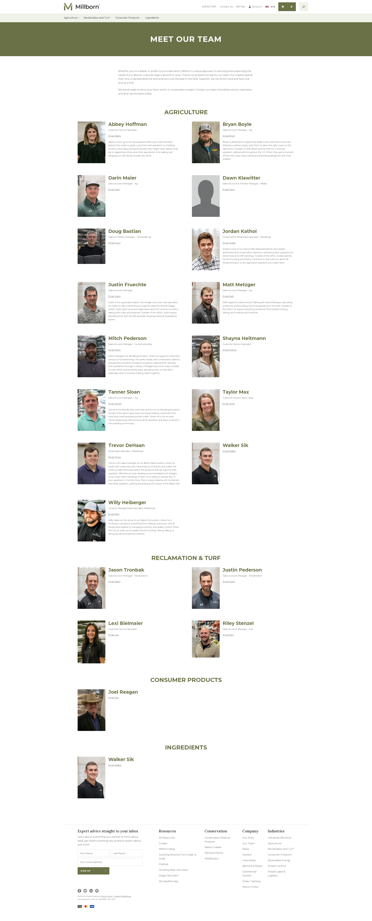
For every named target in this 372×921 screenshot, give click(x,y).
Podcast (163, 864)
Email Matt (228, 296)
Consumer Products (127, 18)
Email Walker (229, 451)
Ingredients (152, 18)
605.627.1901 (209, 7)
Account (257, 6)
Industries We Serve (279, 837)
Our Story (248, 837)
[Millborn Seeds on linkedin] (91, 890)
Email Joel (113, 697)
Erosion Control (277, 866)
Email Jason (114, 581)
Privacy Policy (107, 896)
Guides (163, 843)
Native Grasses (213, 847)
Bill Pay (240, 7)
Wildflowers (212, 858)
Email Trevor (114, 457)
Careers (246, 854)
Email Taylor (229, 404)
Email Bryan (229, 136)
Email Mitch (114, 350)
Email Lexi (113, 635)
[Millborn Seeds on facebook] (79, 890)
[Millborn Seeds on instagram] (97, 890)
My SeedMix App (168, 881)
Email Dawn (229, 189)
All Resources (167, 837)
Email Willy (113, 514)
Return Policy (250, 886)
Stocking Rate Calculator (173, 870)
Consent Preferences (122, 896)
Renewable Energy (279, 860)
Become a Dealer (252, 866)
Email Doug (114, 243)
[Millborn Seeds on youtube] (85, 890)
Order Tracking (251, 881)
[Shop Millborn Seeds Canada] (273, 7)
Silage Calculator (169, 875)
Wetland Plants (214, 853)
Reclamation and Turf (96, 18)
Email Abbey (114, 136)
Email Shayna (229, 350)
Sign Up (85, 871)
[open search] (303, 6)
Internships (249, 860)
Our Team (248, 843)
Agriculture (71, 18)
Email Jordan (229, 243)
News (245, 849)
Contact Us (226, 7)
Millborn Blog (167, 849)
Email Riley (228, 635)
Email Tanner (115, 404)
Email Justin (114, 296)
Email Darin (114, 189)
